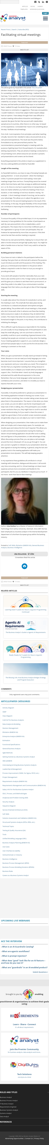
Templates (24, 9)
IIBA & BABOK (7, 761)
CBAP (4, 712)
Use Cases (6, 847)
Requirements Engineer (8, 1107)
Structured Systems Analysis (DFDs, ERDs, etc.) (18, 822)
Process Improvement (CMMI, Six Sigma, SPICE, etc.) (20, 773)
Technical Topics (8, 826)
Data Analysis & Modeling (11, 724)
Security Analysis (8, 802)
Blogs (33, 6)
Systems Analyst (6, 1113)
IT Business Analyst (6, 1104)
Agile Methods (7, 753)
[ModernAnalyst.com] (24, 1040)
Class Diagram (7, 716)
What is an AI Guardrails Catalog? (18, 946)
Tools (4, 834)
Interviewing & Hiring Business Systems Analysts (19, 765)
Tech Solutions (24, 1074)
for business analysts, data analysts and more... (24, 1052)
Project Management (9, 777)
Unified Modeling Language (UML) (14, 838)
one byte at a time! (24, 1077)
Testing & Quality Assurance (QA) (14, 830)
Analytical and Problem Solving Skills (15, 798)
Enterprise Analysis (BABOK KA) (13, 736)
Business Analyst (6, 1097)
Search (14, 29)
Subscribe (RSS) (23, 29)
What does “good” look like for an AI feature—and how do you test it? (23, 961)
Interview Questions (37, 9)
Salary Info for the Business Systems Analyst (18, 789)
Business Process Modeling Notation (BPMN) (18, 867)
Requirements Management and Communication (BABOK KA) (24, 785)
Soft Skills (11, 545)
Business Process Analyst (9, 1100)
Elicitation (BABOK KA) (23, 545)
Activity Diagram (8, 708)
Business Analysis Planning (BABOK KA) (16, 843)
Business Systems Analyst (9, 1110)
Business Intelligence (14, 547)
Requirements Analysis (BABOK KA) (14, 781)
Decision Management (10, 728)
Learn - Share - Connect (24, 1024)
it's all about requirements (24, 1027)
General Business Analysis (11, 748)
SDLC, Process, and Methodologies (14, 793)
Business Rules (7, 871)
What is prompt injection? (14, 956)
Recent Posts (5, 29)
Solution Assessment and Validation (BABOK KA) (19, 818)
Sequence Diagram (9, 806)
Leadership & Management (12, 769)
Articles (25, 6)
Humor (40, 6)
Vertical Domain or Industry (12, 855)
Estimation (6, 740)
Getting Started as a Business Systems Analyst (18, 757)
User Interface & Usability (11, 851)
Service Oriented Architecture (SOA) (14, 810)
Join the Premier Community (24, 1049)
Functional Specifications (11, 744)
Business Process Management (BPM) (15, 863)
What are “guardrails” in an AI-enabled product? (25, 967)
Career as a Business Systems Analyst (15, 875)
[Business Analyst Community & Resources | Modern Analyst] (13, 18)
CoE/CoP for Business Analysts (13, 720)
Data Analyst (4, 1116)
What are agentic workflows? (16, 951)
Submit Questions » (40, 972)
